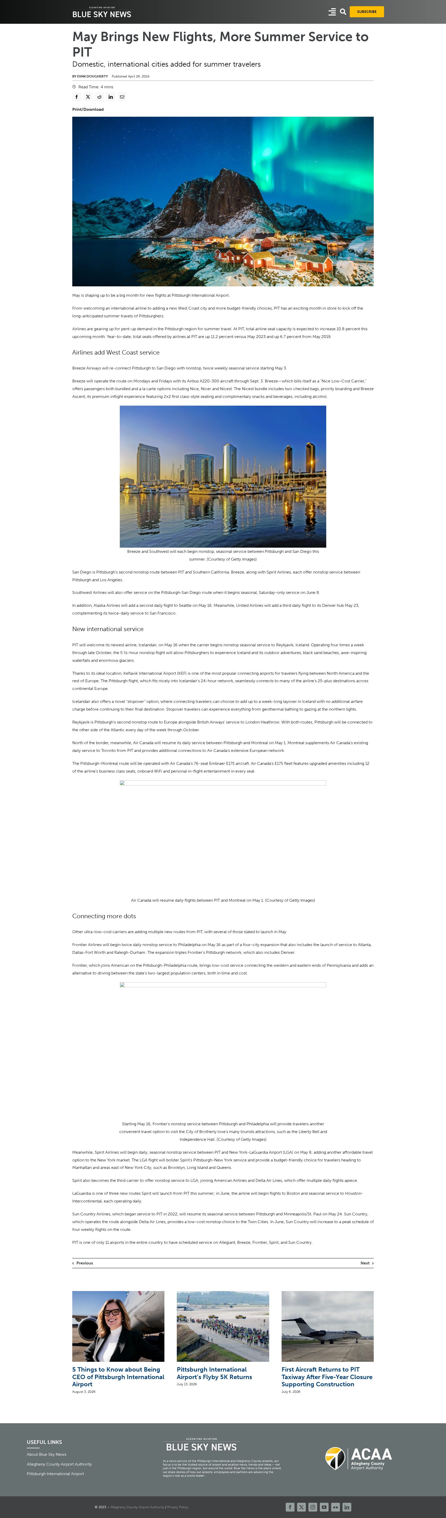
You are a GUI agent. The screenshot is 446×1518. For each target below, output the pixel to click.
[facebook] (290, 1507)
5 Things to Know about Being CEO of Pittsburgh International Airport (118, 1377)
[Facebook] (76, 97)
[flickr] (335, 1507)
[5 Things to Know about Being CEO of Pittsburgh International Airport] (118, 1293)
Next (365, 1263)
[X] (88, 97)
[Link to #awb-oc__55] (332, 12)
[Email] (122, 97)
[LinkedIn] (110, 97)
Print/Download (88, 109)
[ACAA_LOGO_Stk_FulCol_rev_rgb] (359, 1444)
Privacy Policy (177, 1507)
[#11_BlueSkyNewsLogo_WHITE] (102, 7)
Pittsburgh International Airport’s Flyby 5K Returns (214, 1373)
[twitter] (301, 1507)
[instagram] (312, 1507)
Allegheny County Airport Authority (137, 1507)
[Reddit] (99, 97)
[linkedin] (347, 1507)
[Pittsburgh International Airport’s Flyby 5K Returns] (223, 1293)
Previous (84, 1263)
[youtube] (324, 1507)
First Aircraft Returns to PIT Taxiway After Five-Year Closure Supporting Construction (327, 1377)
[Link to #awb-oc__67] (343, 12)
